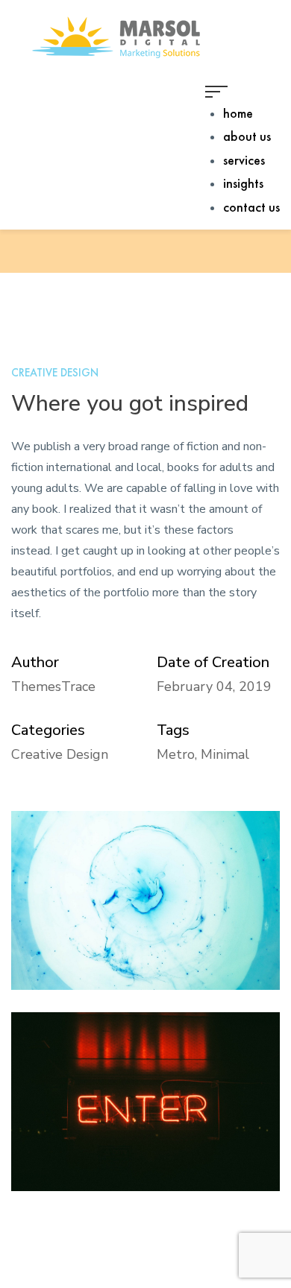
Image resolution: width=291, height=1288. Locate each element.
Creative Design (54, 372)
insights (243, 183)
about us (247, 136)
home (238, 112)
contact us (251, 206)
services (244, 159)
